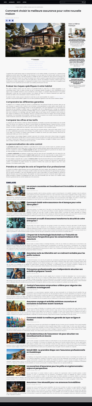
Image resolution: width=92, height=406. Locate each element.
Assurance (12, 2)
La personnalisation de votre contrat (35, 67)
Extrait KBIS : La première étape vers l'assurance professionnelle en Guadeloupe (56, 351)
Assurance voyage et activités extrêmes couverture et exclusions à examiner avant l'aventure (51, 302)
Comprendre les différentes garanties (35, 64)
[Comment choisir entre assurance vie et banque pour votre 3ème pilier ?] (77, 53)
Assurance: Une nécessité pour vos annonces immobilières (53, 382)
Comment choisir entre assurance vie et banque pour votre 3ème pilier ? (77, 60)
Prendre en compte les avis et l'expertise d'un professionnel (35, 69)
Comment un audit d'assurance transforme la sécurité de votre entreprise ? (77, 81)
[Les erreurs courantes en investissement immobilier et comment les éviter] (77, 33)
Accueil (6, 7)
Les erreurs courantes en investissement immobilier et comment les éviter (77, 40)
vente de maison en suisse (60, 97)
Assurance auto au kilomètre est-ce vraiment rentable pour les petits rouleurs (56, 254)
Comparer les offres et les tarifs (35, 65)
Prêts (5, 2)
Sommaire (36, 59)
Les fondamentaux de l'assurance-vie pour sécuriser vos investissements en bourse (53, 335)
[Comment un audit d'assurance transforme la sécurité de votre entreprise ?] (77, 73)
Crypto (18, 2)
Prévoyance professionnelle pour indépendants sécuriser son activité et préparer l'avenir (55, 270)
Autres (24, 2)
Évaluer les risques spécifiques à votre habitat (35, 62)
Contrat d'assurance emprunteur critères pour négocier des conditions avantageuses (54, 286)
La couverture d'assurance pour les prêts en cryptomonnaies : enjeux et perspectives (55, 367)
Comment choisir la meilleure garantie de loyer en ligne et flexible (53, 318)
